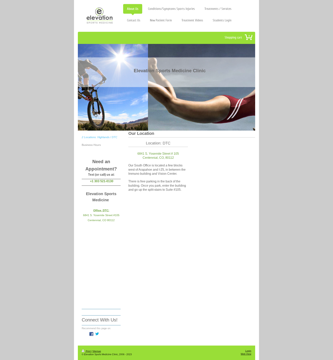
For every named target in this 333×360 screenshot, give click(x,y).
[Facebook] (91, 334)
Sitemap (96, 351)
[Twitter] (97, 334)
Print (88, 351)
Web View (246, 353)
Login (248, 350)
